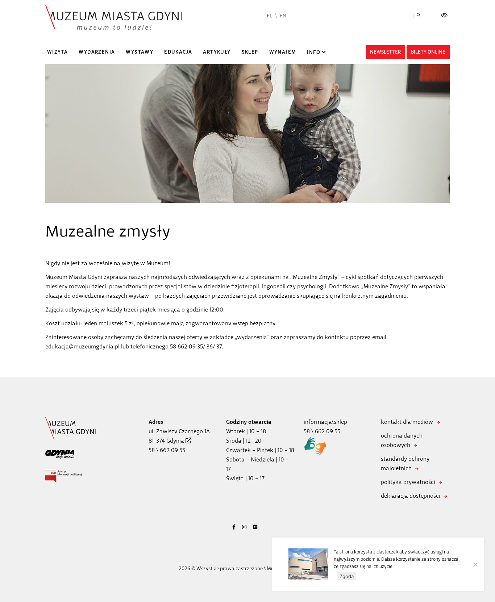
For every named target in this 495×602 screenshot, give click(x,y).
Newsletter (385, 52)
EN (283, 16)
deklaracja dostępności (410, 495)
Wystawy (139, 52)
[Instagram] (244, 527)
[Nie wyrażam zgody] (475, 564)
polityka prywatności (408, 481)
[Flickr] (255, 527)
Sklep (250, 52)
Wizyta (57, 52)
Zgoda (347, 576)
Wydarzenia (97, 52)
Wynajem (282, 52)
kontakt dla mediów (407, 421)
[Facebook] (234, 527)
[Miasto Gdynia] (59, 454)
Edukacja (178, 52)
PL (269, 16)
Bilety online (428, 52)
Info (313, 52)
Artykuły (216, 52)
